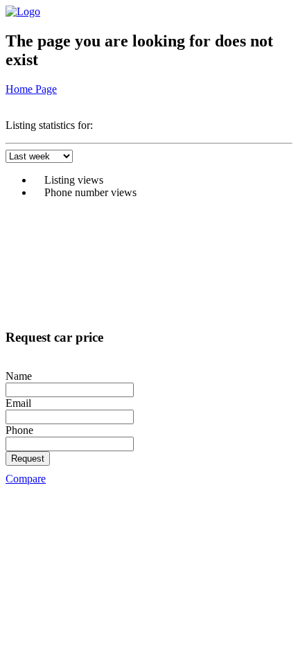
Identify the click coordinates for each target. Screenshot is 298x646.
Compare (26, 478)
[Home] (23, 11)
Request (27, 458)
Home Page (31, 89)
